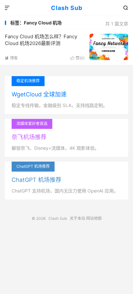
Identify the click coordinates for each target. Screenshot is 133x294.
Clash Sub (66, 7)
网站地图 (94, 218)
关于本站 (77, 218)
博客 (11, 58)
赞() (77, 58)
